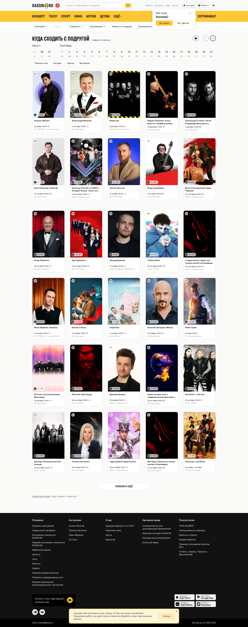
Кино (78, 16)
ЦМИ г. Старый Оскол (81, 197)
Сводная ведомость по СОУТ (120, 526)
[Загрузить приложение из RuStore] (206, 604)
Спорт (65, 16)
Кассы (109, 535)
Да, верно (164, 23)
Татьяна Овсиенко (78, 530)
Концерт (38, 16)
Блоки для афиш (150, 542)
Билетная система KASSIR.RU (156, 533)
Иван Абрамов (76, 535)
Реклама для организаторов (156, 538)
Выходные (85, 63)
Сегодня (57, 63)
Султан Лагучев (76, 526)
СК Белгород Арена (193, 336)
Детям (105, 16)
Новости (36, 563)
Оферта (36, 568)
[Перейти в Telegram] (35, 612)
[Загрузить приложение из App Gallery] (185, 604)
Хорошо (166, 616)
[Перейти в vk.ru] (42, 612)
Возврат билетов (187, 539)
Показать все (41, 63)
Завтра (70, 63)
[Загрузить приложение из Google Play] (206, 597)
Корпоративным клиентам (192, 530)
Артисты (36, 554)
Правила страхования (43, 526)
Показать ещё (124, 486)
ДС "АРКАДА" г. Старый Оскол (46, 129)
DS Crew (73, 539)
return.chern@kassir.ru (42, 622)
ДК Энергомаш (78, 129)
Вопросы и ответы (188, 535)
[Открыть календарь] (196, 38)
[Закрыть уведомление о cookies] (176, 611)
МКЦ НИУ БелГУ (154, 471)
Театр (53, 16)
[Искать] (128, 5)
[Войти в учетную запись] (213, 5)
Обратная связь (113, 530)
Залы (34, 559)
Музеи (91, 16)
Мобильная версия (41, 550)
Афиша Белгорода (41, 496)
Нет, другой (183, 23)
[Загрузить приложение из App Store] (185, 597)
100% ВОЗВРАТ (186, 526)
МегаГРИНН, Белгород (119, 129)
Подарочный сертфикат (43, 530)
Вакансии (110, 539)
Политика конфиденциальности (47, 577)
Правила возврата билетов (45, 573)
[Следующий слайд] (213, 38)
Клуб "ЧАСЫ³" (153, 269)
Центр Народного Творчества (122, 269)
